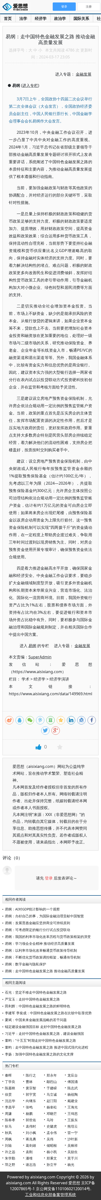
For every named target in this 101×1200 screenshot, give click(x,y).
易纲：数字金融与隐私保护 (25, 964)
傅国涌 (72, 1081)
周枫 (8, 1139)
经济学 (41, 18)
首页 (8, 18)
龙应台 (72, 1075)
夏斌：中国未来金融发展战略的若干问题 (36, 1019)
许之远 (10, 1151)
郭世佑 (31, 1120)
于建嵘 (52, 1088)
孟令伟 (52, 1132)
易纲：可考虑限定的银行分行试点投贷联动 (37, 929)
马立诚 (52, 1094)
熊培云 (72, 1126)
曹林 (29, 1081)
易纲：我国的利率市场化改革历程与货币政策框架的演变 (48, 936)
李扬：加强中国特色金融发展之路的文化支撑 (39, 1054)
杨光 (70, 1164)
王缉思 (72, 1113)
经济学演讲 (59, 679)
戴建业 (72, 1100)
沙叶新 (72, 1139)
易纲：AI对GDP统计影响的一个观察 (32, 909)
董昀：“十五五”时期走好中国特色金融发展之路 (40, 1040)
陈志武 (72, 1088)
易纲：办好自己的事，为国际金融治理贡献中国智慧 (44, 916)
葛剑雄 (31, 1145)
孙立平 (52, 1164)
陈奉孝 (10, 1120)
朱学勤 (10, 1158)
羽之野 (10, 1164)
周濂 (8, 1113)
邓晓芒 (52, 1113)
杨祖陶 (72, 1094)
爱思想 (16, 7)
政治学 (60, 18)
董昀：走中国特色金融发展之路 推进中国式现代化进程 (46, 1047)
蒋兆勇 (31, 1139)
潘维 (29, 1158)
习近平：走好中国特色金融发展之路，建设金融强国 (44, 1033)
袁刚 (29, 1151)
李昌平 (10, 1107)
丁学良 (10, 1081)
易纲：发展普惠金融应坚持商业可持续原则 (37, 922)
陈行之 (31, 1075)
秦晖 (8, 1075)
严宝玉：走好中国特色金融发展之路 (32, 999)
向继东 (31, 1100)
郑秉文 (52, 1158)
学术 (25, 679)
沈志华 (10, 1100)
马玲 (50, 1120)
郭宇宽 (31, 1094)
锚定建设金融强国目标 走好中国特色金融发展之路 (43, 1026)
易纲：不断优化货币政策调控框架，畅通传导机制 (42, 957)
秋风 (8, 1132)
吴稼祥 (72, 1145)
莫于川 (72, 1158)
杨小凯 (52, 1151)
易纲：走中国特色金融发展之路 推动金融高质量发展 (45, 971)
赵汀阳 (52, 1100)
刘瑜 (8, 1145)
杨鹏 (29, 1113)
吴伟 (50, 1139)
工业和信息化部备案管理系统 (50, 1194)
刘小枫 (31, 1132)
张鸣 (29, 1107)
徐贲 (8, 1094)
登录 (49, 878)
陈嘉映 (10, 1088)
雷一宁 (72, 1132)
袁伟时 (31, 1126)
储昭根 (52, 1145)
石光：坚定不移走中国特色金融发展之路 (36, 992)
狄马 (8, 1126)
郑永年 (52, 1075)
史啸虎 (52, 1126)
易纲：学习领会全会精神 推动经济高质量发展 (40, 943)
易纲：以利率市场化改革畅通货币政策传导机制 (41, 950)
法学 (23, 18)
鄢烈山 (52, 1081)
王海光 (72, 1107)
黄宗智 (31, 1088)
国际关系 (81, 18)
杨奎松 (52, 1107)
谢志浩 (31, 1164)
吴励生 (72, 1151)
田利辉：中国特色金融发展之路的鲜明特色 (37, 1006)
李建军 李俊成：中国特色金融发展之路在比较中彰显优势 (48, 1013)
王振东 (72, 1120)
